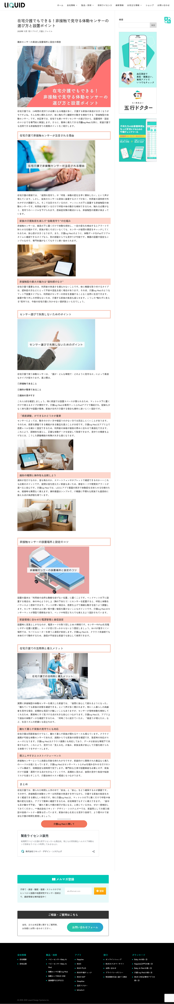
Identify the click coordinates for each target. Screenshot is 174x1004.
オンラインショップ (114, 959)
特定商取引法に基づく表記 (116, 977)
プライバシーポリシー (114, 972)
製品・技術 (86, 5)
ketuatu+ (81, 990)
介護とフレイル (45, 31)
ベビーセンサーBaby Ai (57, 959)
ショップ (150, 5)
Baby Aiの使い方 (140, 959)
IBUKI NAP (81, 977)
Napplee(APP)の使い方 (143, 963)
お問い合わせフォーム (85, 927)
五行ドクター (82, 985)
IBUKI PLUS (81, 968)
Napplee (80, 959)
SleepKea (80, 981)
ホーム (60, 5)
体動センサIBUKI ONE (56, 976)
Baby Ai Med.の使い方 (143, 968)
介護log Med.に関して (64, 823)
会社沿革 (23, 963)
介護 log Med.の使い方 (143, 972)
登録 (101, 891)
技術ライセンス (105, 5)
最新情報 (120, 5)
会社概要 (23, 959)
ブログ (35, 31)
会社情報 (71, 5)
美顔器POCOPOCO (56, 980)
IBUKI (79, 963)
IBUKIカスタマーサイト (115, 963)
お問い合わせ (163, 5)
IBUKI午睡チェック (84, 972)
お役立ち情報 (133, 5)
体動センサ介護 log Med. (58, 971)
